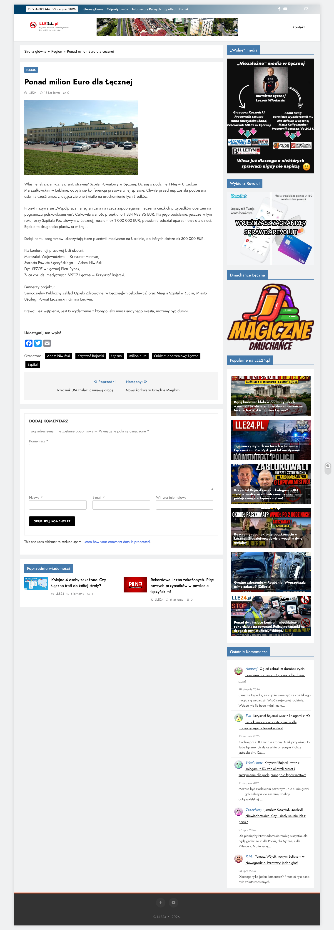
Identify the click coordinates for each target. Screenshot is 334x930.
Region (31, 70)
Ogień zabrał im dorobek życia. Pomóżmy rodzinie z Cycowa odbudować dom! (272, 675)
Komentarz (38, 441)
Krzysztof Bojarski (90, 355)
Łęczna (116, 355)
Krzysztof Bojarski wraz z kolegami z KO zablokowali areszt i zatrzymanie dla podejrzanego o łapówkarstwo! (274, 722)
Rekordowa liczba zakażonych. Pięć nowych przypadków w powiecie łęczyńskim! (182, 586)
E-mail (98, 497)
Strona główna (93, 9)
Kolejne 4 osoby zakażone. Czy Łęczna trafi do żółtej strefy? (78, 583)
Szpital (32, 364)
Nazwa (36, 497)
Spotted (170, 9)
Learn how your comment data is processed (117, 541)
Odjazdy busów (118, 9)
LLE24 (32, 92)
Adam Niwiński (58, 355)
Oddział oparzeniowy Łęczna (176, 355)
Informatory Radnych (146, 9)
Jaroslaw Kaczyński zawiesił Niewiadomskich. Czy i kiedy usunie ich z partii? (272, 815)
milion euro (138, 355)
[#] (167, 27)
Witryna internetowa (171, 497)
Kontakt (184, 9)
